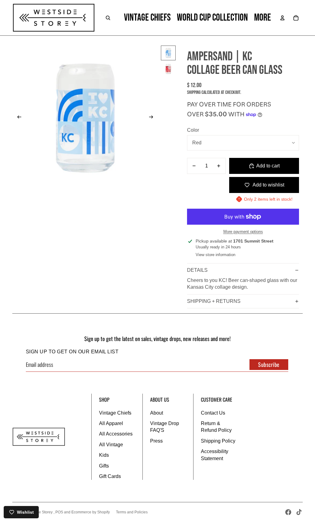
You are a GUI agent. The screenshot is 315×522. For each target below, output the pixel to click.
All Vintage (111, 444)
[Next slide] (153, 118)
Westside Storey (40, 512)
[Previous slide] (17, 118)
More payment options (243, 231)
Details (197, 270)
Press (156, 441)
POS (59, 512)
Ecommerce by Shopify (90, 512)
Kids (104, 455)
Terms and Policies (132, 512)
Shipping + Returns (214, 301)
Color (193, 130)
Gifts (104, 465)
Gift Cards (110, 476)
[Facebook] (288, 512)
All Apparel (111, 423)
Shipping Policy (218, 441)
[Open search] (108, 18)
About (156, 413)
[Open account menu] (282, 18)
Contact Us (213, 413)
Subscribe (269, 364)
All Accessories (116, 433)
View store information (215, 254)
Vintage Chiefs (115, 413)
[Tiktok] (299, 512)
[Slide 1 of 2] (168, 53)
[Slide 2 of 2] (168, 69)
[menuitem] (262, 18)
